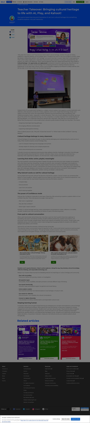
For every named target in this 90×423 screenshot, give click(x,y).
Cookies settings (56, 418)
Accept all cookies (75, 418)
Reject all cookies (65, 418)
